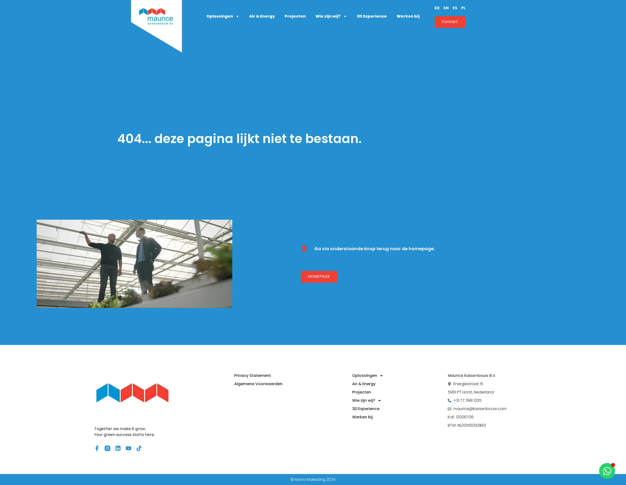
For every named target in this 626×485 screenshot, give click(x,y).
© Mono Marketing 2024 (313, 479)
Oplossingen (219, 16)
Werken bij (408, 16)
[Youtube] (128, 448)
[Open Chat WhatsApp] (607, 471)
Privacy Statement (252, 375)
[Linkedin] (118, 448)
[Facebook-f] (97, 448)
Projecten (295, 16)
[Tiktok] (139, 448)
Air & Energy (262, 16)
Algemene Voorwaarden (258, 384)
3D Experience (372, 16)
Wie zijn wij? (328, 16)
